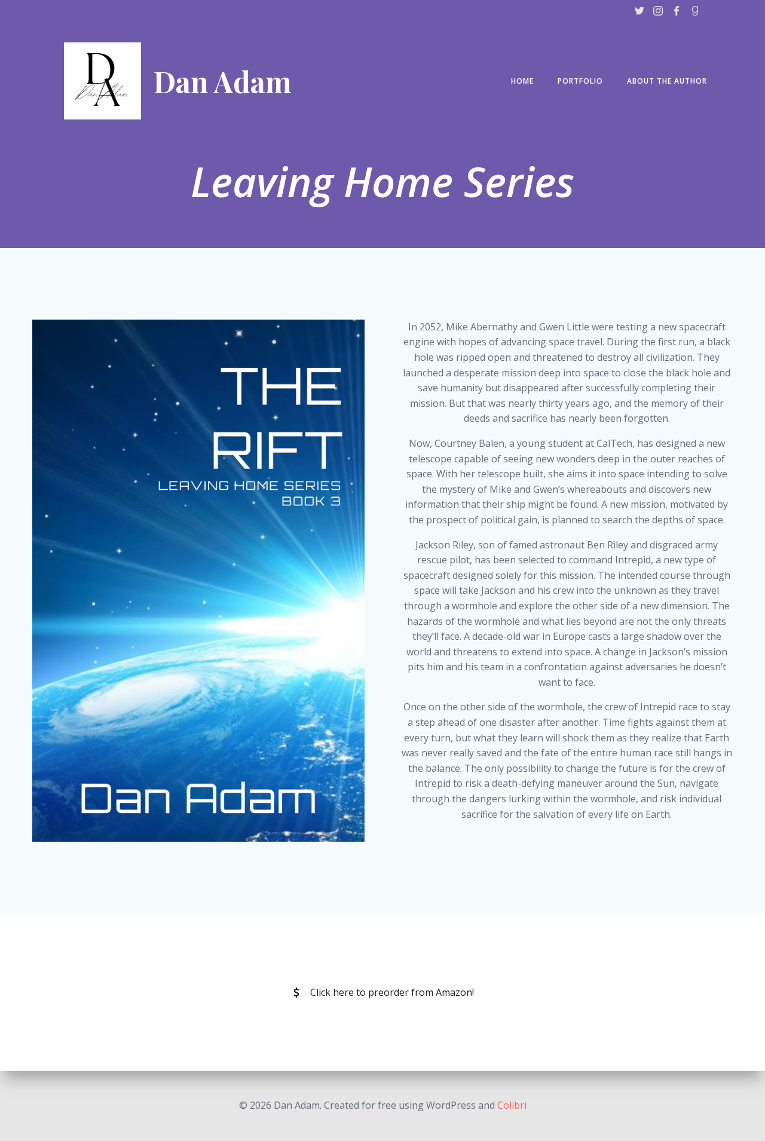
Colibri (512, 1105)
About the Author (667, 81)
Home (522, 81)
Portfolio (580, 81)
